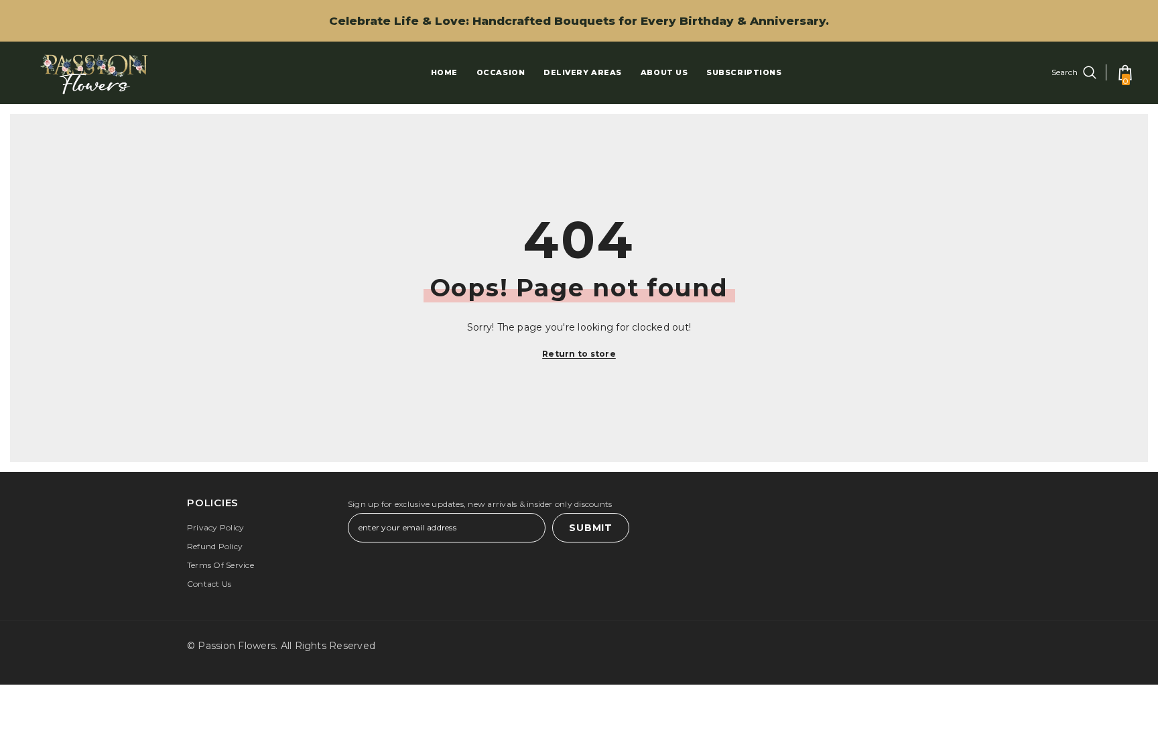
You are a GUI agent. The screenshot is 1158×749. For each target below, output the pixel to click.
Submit (590, 528)
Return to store (579, 354)
